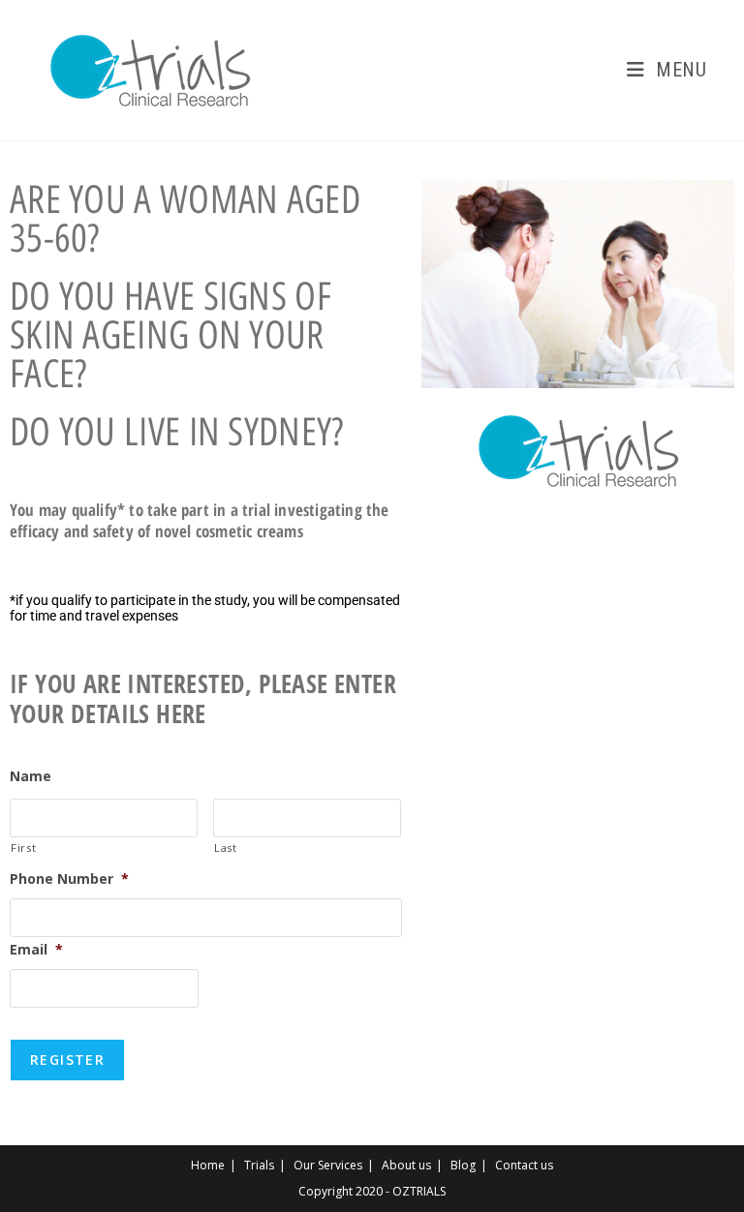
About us (406, 1165)
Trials (259, 1165)
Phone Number (69, 879)
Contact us (524, 1165)
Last (225, 847)
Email (36, 949)
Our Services (328, 1165)
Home (208, 1165)
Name (30, 776)
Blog (463, 1165)
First (23, 847)
